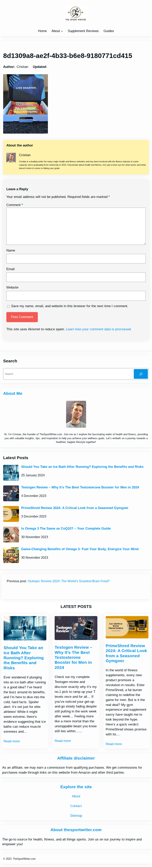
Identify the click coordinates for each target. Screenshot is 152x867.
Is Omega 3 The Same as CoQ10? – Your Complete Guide (66, 528)
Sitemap (76, 816)
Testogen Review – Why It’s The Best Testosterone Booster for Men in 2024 (80, 487)
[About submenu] (62, 31)
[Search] (141, 374)
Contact (76, 806)
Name (10, 250)
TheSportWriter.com (24, 858)
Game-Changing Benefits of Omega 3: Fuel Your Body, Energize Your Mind (80, 549)
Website (12, 287)
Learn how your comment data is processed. (99, 329)
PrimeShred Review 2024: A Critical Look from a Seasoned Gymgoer (74, 508)
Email (10, 269)
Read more (12, 741)
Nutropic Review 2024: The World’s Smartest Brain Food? (69, 581)
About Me (12, 393)
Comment (14, 205)
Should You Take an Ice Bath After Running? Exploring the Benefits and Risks (82, 467)
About (55, 31)
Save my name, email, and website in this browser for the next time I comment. (69, 306)
